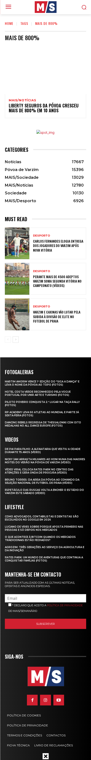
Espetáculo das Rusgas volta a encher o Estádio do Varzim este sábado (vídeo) (44, 491)
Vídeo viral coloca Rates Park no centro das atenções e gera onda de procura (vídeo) (39, 471)
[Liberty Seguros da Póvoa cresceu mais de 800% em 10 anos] (45, 69)
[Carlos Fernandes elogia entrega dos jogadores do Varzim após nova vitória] (17, 243)
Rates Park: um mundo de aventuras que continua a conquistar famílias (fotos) (44, 559)
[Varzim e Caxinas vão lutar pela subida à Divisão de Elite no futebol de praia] (17, 314)
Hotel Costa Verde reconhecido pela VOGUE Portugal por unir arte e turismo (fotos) (38, 393)
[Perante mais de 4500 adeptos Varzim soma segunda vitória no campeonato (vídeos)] (17, 279)
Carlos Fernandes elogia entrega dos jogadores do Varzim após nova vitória (58, 245)
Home (9, 23)
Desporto (41, 235)
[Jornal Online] (45, 7)
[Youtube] (58, 700)
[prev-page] (8, 339)
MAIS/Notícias (22, 100)
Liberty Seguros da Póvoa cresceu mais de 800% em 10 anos (44, 108)
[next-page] (16, 339)
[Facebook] (32, 700)
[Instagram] (45, 700)
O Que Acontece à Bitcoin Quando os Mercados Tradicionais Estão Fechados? (40, 538)
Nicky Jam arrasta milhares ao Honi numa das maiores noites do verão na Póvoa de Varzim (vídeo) (45, 461)
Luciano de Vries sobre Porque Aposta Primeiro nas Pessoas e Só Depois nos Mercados (44, 528)
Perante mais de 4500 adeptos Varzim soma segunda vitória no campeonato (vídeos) (57, 281)
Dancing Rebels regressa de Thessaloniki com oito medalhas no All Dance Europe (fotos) (43, 424)
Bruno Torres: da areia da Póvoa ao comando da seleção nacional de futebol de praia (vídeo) (42, 481)
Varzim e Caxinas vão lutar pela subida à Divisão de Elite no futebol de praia (56, 316)
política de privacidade (65, 605)
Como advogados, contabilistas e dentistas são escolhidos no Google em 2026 (42, 518)
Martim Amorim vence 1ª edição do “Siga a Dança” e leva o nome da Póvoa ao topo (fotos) (42, 383)
